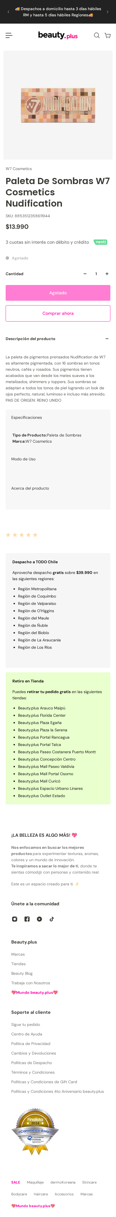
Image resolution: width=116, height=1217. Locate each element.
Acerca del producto (30, 488)
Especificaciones (26, 417)
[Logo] (58, 35)
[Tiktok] (52, 919)
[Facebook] (27, 919)
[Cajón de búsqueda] (96, 35)
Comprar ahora (58, 313)
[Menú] (9, 35)
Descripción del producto (30, 338)
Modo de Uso (23, 459)
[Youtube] (39, 919)
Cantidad (14, 273)
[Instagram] (14, 919)
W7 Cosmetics (19, 168)
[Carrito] (107, 35)
